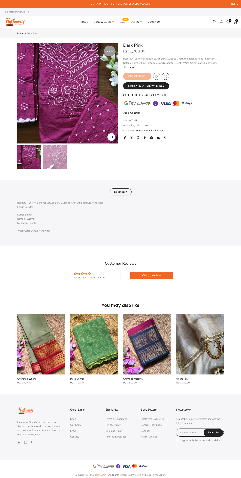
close (7, 4)
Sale (123, 22)
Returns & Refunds (116, 436)
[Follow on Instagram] (25, 442)
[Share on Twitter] (131, 137)
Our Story (136, 22)
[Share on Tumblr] (144, 137)
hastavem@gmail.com (19, 11)
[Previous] (23, 93)
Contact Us (154, 22)
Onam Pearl (182, 378)
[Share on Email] (158, 137)
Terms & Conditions (116, 419)
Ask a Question (131, 112)
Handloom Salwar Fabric (149, 130)
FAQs (73, 431)
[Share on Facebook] (124, 137)
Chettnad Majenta (133, 378)
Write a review (151, 275)
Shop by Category (104, 22)
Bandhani (146, 431)
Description (120, 191)
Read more (130, 67)
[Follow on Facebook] (18, 442)
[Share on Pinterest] (138, 137)
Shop (73, 419)
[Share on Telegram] (151, 137)
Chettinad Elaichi (26, 378)
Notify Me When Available (146, 86)
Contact (74, 436)
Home (84, 22)
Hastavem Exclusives (152, 419)
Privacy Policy (113, 425)
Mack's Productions (156, 475)
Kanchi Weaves (149, 436)
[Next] (111, 93)
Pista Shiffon (77, 378)
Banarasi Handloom (151, 425)
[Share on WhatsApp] (165, 137)
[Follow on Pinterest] (32, 442)
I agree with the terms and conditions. (201, 440)
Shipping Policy (114, 431)
